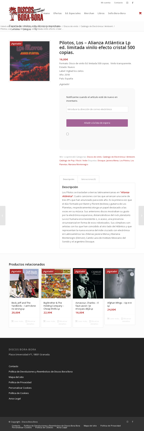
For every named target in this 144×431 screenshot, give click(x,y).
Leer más (18, 321)
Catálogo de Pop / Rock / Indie (73, 160)
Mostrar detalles (31, 322)
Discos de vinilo (94, 156)
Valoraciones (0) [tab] (88, 179)
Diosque (101, 160)
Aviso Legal (15, 398)
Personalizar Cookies (20, 387)
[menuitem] (105, 3)
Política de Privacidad (20, 382)
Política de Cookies (19, 393)
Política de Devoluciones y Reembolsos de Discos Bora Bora (41, 371)
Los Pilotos (125, 160)
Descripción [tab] (68, 179)
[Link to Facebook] (132, 2)
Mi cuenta (105, 2)
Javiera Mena (112, 160)
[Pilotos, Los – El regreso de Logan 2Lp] (2, 215)
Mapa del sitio (16, 377)
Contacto (118, 2)
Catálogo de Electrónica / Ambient (119, 156)
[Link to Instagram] (127, 2)
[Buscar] (35, 29)
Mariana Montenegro (78, 164)
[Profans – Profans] (141, 215)
